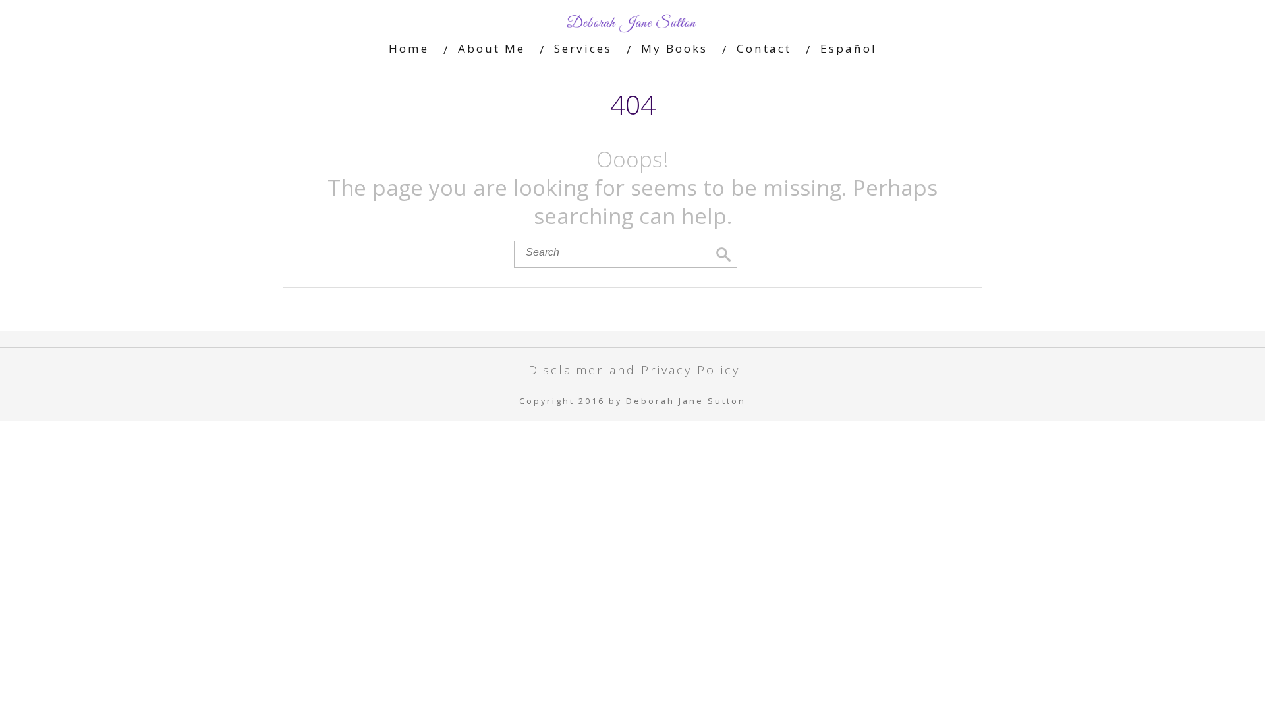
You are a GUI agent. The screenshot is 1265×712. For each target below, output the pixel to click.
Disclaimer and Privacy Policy (634, 369)
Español (848, 48)
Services (583, 48)
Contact (764, 48)
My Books (674, 48)
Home (409, 48)
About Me (491, 48)
